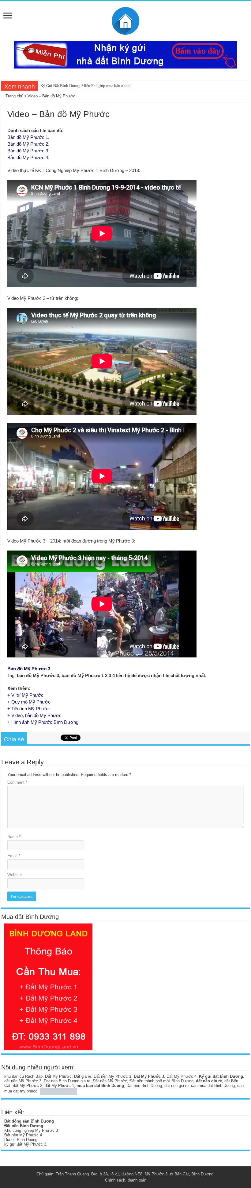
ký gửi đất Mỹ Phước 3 (25, 1144)
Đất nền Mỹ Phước (110, 1081)
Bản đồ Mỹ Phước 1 (27, 137)
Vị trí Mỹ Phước (27, 695)
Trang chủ (13, 96)
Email (13, 855)
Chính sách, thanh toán (125, 1180)
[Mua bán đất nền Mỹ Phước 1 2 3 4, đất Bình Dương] (125, 19)
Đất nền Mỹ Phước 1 (112, 1076)
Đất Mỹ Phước (58, 1076)
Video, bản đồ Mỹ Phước (36, 715)
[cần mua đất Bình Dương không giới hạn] (48, 986)
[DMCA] (58, 1091)
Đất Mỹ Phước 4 (182, 1076)
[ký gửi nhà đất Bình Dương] (125, 54)
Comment (17, 782)
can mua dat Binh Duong (213, 1085)
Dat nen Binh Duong (144, 1085)
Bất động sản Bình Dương (29, 1121)
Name (14, 836)
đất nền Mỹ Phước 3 (22, 1081)
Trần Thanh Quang (72, 1174)
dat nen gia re (176, 1085)
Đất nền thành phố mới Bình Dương (161, 1081)
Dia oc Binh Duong (20, 1139)
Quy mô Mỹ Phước (31, 701)
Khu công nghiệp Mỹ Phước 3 (31, 1130)
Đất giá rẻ (82, 1076)
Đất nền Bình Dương (23, 1125)
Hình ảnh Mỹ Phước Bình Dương (44, 722)
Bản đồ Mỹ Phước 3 (27, 150)
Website (14, 874)
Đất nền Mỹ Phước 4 (23, 1135)
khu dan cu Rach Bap (23, 1076)
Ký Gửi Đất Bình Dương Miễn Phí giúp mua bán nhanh (86, 85)
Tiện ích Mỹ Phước (30, 708)
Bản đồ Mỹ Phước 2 (27, 144)
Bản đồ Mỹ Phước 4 (27, 157)
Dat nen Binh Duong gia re (67, 1081)
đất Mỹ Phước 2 (27, 1085)
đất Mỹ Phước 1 (59, 1085)
